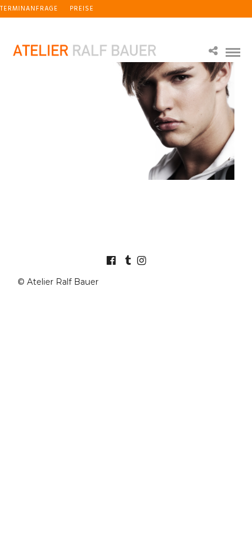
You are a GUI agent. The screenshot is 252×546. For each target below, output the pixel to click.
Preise (82, 9)
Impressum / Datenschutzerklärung (70, 26)
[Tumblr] (126, 261)
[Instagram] (141, 261)
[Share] (213, 51)
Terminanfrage (29, 9)
